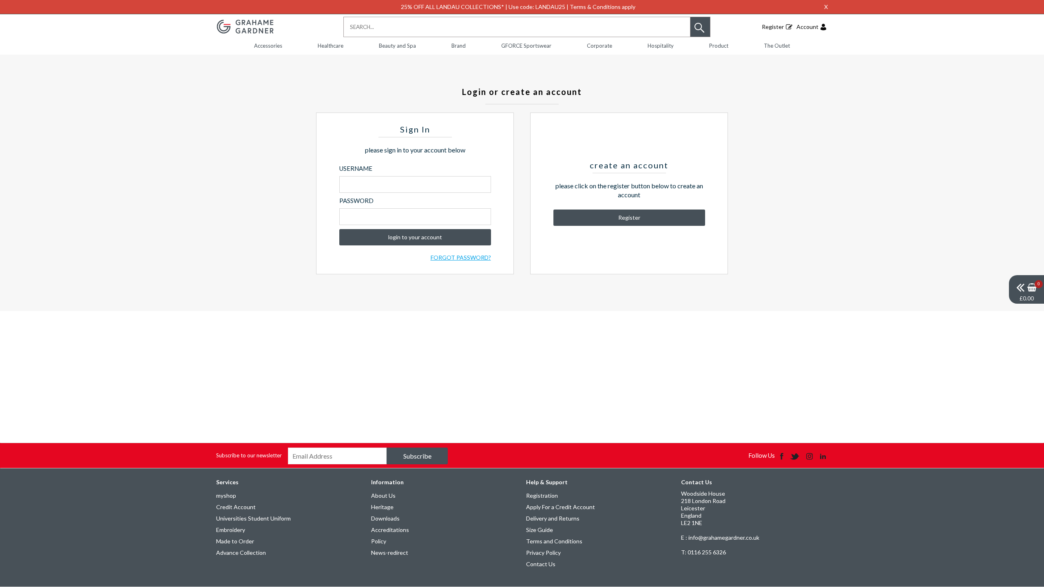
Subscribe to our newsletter (249, 455)
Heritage (382, 506)
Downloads (385, 518)
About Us (383, 495)
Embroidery (230, 529)
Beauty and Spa (397, 45)
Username (355, 168)
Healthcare (330, 45)
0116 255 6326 (703, 552)
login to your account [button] (415, 237)
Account (807, 26)
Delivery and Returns (553, 518)
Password (356, 200)
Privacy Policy (543, 552)
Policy (378, 541)
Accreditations (390, 529)
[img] (1026, 289)
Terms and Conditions (554, 541)
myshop (226, 495)
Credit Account (236, 506)
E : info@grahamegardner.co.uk (720, 537)
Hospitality (661, 45)
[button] (700, 27)
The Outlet (777, 45)
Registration (542, 495)
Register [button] (629, 217)
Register (773, 26)
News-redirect (389, 552)
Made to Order (235, 541)
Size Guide (539, 529)
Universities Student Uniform (253, 518)
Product (718, 45)
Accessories (268, 45)
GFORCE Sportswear (526, 45)
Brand (458, 45)
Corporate (599, 45)
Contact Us (540, 564)
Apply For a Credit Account (560, 506)
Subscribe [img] (417, 456)
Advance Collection (241, 552)
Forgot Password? (461, 257)
